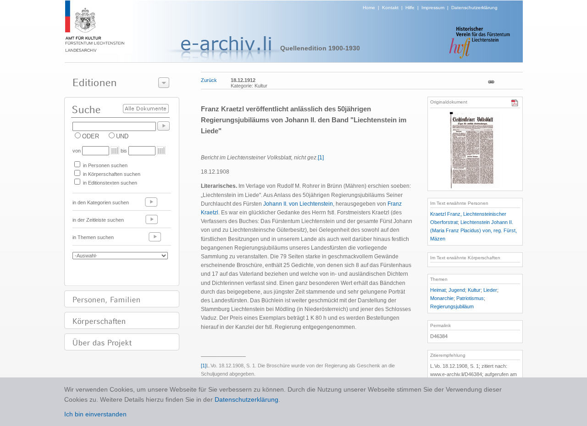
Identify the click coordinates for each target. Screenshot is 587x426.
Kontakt (390, 7)
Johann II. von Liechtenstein (298, 204)
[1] (321, 157)
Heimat (438, 290)
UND (122, 136)
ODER (90, 136)
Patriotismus (470, 298)
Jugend (457, 290)
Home (369, 7)
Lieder (490, 290)
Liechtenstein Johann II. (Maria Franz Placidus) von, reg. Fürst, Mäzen (473, 230)
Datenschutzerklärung (474, 7)
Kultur (474, 290)
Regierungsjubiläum (452, 306)
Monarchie (442, 298)
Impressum (432, 7)
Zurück (209, 80)
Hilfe (410, 7)
